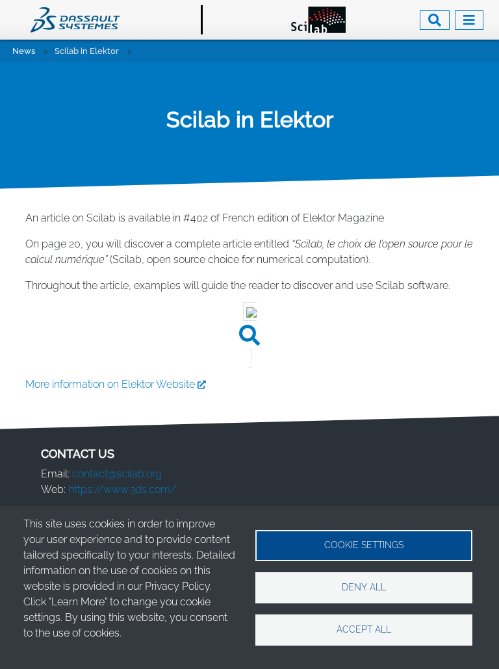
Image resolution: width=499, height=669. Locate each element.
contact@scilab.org (117, 474)
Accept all (364, 629)
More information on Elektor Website (110, 384)
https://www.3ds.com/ (122, 489)
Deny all (364, 587)
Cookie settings (363, 545)
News (23, 51)
